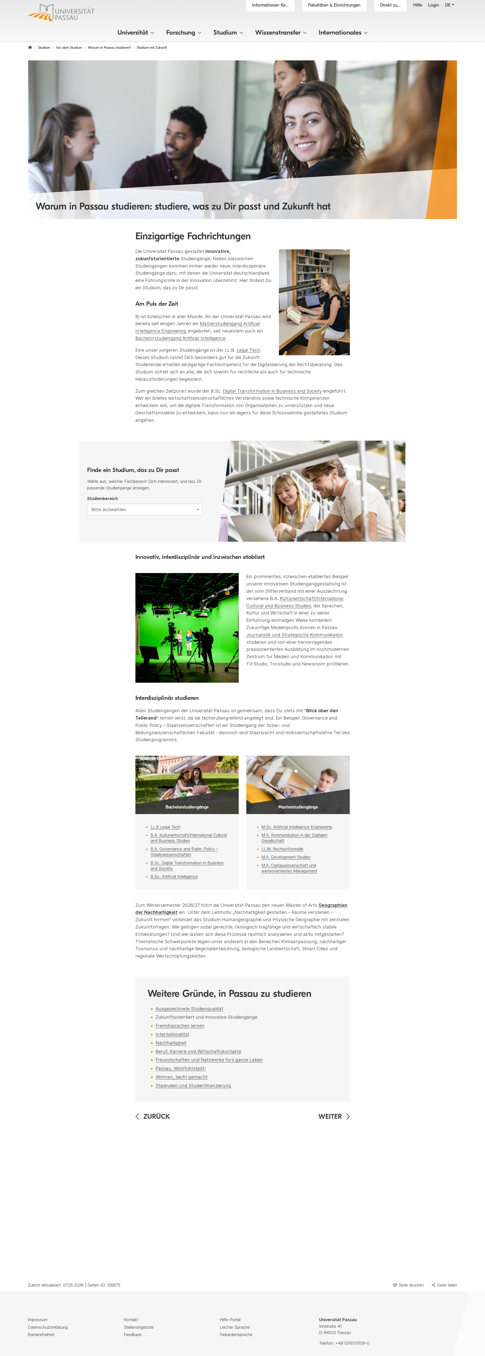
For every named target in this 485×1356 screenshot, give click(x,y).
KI (137, 316)
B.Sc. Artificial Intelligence (174, 876)
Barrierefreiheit (41, 1334)
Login (433, 5)
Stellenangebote (139, 1327)
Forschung (180, 33)
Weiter (330, 1117)
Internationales (340, 33)
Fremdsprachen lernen (180, 1025)
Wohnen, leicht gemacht (182, 1077)
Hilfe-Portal (230, 1319)
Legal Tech (248, 350)
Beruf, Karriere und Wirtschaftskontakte (198, 1051)
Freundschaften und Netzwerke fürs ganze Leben (209, 1059)
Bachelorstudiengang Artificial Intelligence (180, 338)
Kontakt (131, 1319)
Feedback (133, 1334)
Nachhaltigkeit (171, 1042)
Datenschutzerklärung (48, 1327)
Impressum (37, 1319)
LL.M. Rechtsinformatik (282, 848)
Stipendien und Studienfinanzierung (193, 1085)
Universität (132, 33)
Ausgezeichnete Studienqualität (189, 1008)
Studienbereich (102, 498)
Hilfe (417, 5)
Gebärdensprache (236, 1334)
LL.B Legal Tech (165, 826)
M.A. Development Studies (285, 857)
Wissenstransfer (278, 33)
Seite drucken (411, 1285)
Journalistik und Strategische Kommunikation (294, 634)
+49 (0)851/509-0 (352, 1343)
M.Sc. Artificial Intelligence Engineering (296, 826)
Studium (225, 33)
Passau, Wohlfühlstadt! (181, 1068)
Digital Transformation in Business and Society (272, 391)
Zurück (156, 1117)
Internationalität (172, 1034)
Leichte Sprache (235, 1327)
